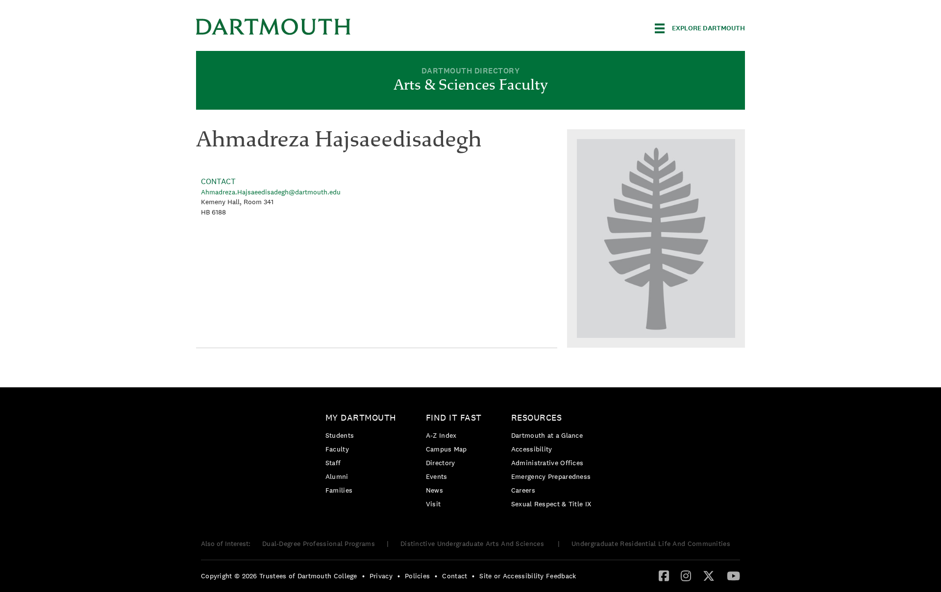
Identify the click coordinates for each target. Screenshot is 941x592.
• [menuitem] (363, 575)
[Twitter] (709, 575)
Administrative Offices (547, 462)
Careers (523, 490)
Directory (440, 462)
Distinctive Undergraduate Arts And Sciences (473, 543)
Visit (433, 503)
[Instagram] (686, 575)
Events (436, 476)
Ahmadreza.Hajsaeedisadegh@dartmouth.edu (271, 192)
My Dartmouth (360, 417)
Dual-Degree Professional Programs (318, 543)
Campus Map (446, 449)
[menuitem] (363, 455)
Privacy (381, 575)
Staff (333, 462)
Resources (536, 417)
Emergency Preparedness (551, 476)
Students (339, 435)
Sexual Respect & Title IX (551, 503)
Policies (417, 575)
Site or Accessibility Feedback (527, 575)
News (434, 490)
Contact (454, 575)
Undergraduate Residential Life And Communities (650, 543)
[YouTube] (733, 575)
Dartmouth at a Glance (547, 435)
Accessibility (531, 449)
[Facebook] (664, 575)
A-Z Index (441, 435)
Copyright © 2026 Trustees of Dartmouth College (279, 575)
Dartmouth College (273, 27)
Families (338, 490)
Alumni (336, 476)
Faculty (337, 449)
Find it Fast (454, 417)
